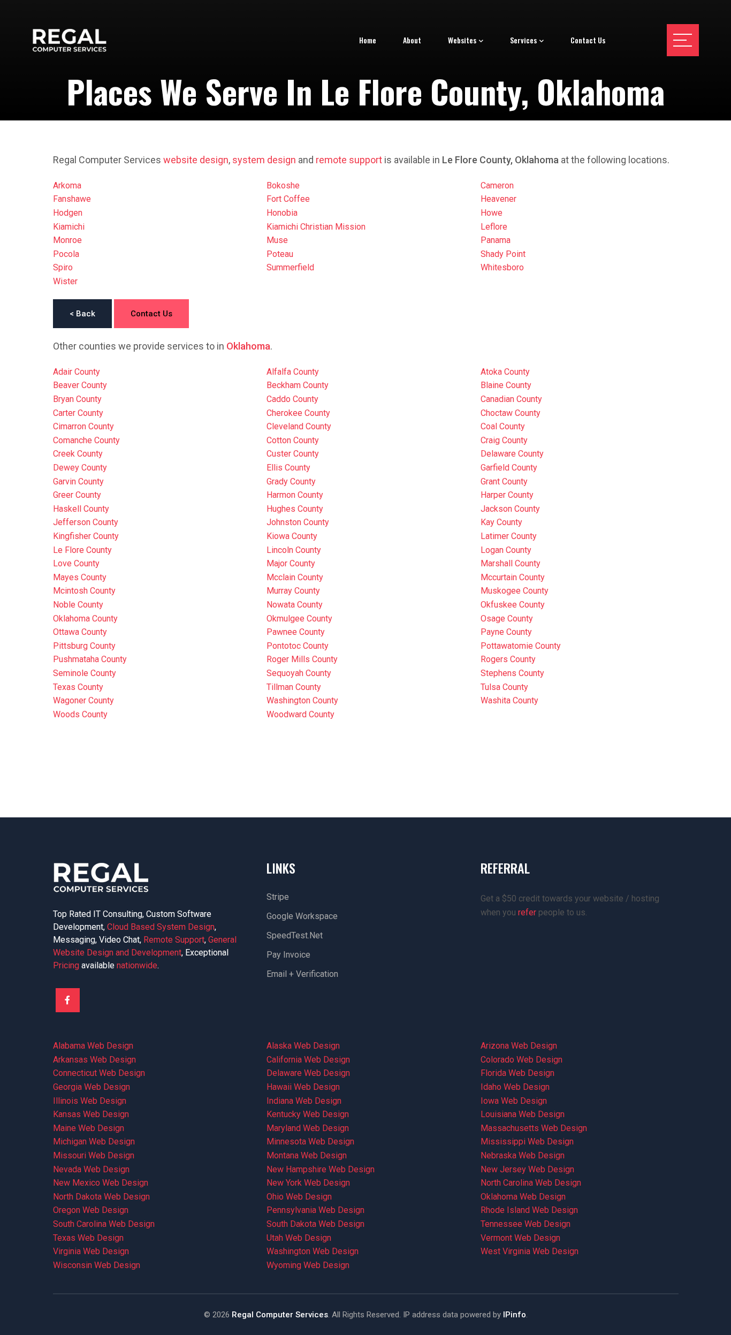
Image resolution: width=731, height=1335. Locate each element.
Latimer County (509, 536)
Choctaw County (510, 413)
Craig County (504, 440)
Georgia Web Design (91, 1087)
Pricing (66, 965)
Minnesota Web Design (310, 1141)
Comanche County (86, 440)
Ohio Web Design (299, 1197)
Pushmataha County (90, 659)
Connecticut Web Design (99, 1073)
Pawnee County (295, 632)
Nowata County (294, 605)
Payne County (506, 632)
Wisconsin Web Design (96, 1265)
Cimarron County (83, 426)
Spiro (63, 267)
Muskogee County (515, 591)
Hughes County (294, 509)
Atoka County (505, 372)
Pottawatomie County (521, 646)
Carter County (78, 413)
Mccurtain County (513, 577)
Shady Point (503, 254)
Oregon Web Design (90, 1210)
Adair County (76, 372)
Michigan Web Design (94, 1141)
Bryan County (77, 399)
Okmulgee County (299, 618)
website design (196, 159)
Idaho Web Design (515, 1087)
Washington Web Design (312, 1251)
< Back (82, 313)
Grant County (504, 481)
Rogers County (508, 659)
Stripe (277, 897)
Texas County (78, 687)
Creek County (78, 454)
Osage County (507, 618)
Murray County (293, 591)
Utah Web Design (298, 1238)
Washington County (302, 700)
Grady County (291, 481)
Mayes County (79, 577)
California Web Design (308, 1060)
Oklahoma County (85, 618)
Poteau (279, 254)
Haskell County (81, 509)
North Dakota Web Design (101, 1197)
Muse (277, 240)
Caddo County (292, 399)
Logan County (506, 550)
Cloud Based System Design (161, 927)
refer (527, 912)
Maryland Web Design (307, 1128)
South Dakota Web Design (315, 1224)
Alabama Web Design (93, 1046)
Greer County (77, 495)
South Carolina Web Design (104, 1224)
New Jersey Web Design (527, 1169)
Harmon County (294, 495)
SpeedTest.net (294, 935)
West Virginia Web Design (529, 1251)
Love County (76, 563)
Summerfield (290, 267)
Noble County (78, 605)
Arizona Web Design (519, 1046)
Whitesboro (502, 267)
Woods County (80, 714)
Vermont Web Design (520, 1238)
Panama (496, 240)
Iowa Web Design (514, 1101)
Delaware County (512, 454)
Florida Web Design (517, 1073)
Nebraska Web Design (523, 1155)
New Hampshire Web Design (320, 1169)
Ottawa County (80, 632)
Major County (290, 563)
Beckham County (297, 385)
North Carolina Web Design (531, 1183)
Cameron (497, 185)
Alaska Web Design (303, 1046)
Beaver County (80, 385)
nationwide (137, 965)
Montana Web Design (306, 1155)
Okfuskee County (513, 605)
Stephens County (512, 673)
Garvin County (78, 481)
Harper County (507, 495)
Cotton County (292, 440)
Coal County (503, 426)
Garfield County (509, 467)
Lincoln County (293, 550)
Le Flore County (82, 550)
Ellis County (288, 467)
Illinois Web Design (89, 1101)
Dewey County (80, 467)
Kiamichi (69, 227)
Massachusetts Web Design (534, 1128)
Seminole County (84, 673)
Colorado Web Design (521, 1060)
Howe (491, 213)
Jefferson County (85, 522)
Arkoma (67, 185)
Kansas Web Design (91, 1114)
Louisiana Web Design (523, 1114)
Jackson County (510, 509)
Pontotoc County (297, 646)
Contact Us (151, 313)
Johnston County (297, 522)
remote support (349, 159)
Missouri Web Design (93, 1155)
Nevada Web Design (91, 1169)
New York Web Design (308, 1183)
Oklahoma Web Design (523, 1197)
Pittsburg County (84, 646)
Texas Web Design (88, 1238)
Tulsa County (504, 687)
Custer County (292, 454)
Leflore (494, 227)
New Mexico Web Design (100, 1183)
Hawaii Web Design (303, 1087)
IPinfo (514, 1314)
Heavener (498, 199)
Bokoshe (283, 185)
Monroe (67, 240)
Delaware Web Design (308, 1073)
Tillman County (293, 687)
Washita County (509, 700)
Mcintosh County (84, 591)
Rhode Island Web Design (529, 1210)
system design (264, 159)
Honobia (282, 213)
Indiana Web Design (303, 1101)
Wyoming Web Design (307, 1265)
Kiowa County (291, 536)
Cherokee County (298, 413)
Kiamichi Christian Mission (316, 227)
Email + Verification (302, 974)
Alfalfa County (292, 372)
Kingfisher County (86, 536)
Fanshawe (72, 199)
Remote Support (173, 940)
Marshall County (510, 563)
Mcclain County (294, 577)
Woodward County (300, 714)
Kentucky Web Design (307, 1114)
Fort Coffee (288, 199)
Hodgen (67, 213)
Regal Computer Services (280, 1314)
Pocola (66, 254)
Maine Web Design (88, 1128)
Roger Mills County (302, 659)
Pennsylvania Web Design (315, 1210)
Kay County (501, 522)
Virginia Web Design (91, 1251)
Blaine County (506, 385)
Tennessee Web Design (525, 1224)
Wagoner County (83, 700)
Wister (65, 281)
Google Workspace (302, 916)
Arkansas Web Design (94, 1060)
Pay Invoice (288, 955)
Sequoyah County (298, 673)
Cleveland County (298, 426)
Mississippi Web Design (527, 1141)
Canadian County (511, 399)
